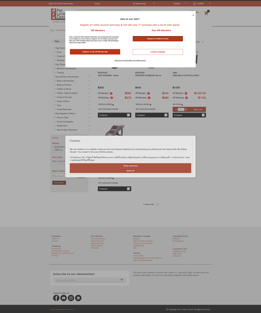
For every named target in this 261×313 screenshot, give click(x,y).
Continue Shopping (157, 52)
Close (193, 13)
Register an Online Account (157, 39)
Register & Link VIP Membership (95, 52)
